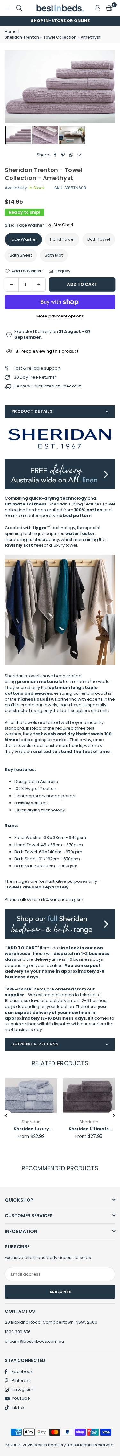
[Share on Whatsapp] (71, 155)
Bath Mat (54, 255)
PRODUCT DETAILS (32, 411)
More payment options (60, 316)
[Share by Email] (79, 155)
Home (10, 31)
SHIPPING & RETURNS (35, 1044)
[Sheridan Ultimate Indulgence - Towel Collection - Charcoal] (89, 1096)
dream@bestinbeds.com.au (34, 1341)
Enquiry (62, 271)
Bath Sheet (21, 255)
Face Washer (23, 239)
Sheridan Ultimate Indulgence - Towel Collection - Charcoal (89, 1129)
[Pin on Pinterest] (63, 155)
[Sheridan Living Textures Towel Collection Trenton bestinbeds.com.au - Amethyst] (18, 135)
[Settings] (97, 8)
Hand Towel (62, 239)
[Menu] (7, 8)
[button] (109, 8)
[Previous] (6, 1115)
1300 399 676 (18, 1332)
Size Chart (62, 225)
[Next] (113, 1115)
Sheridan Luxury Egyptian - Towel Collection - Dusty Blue (31, 1129)
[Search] (19, 8)
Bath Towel (98, 239)
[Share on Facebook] (55, 155)
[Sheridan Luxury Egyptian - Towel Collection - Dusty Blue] (31, 1096)
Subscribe (60, 1291)
